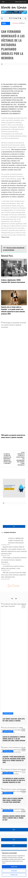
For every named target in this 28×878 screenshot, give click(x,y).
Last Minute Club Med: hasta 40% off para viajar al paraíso (14, 720)
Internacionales (7, 713)
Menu (3, 1)
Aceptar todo (14, 866)
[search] (25, 18)
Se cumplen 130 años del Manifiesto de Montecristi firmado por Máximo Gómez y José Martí (7, 458)
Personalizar (14, 870)
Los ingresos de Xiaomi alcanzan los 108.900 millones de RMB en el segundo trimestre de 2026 (14, 780)
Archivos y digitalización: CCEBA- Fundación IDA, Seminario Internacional (13, 281)
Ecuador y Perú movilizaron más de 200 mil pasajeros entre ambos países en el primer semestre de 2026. (14, 759)
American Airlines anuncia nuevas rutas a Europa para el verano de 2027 (14, 818)
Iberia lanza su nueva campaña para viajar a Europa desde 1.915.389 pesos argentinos (13, 800)
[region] (14, 864)
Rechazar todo (14, 874)
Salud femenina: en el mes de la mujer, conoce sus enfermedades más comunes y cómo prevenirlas (20, 459)
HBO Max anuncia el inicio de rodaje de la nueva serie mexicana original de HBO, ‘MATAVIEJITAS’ (13, 575)
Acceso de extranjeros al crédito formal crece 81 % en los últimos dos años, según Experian (14, 739)
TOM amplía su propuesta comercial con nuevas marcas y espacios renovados (13, 436)
